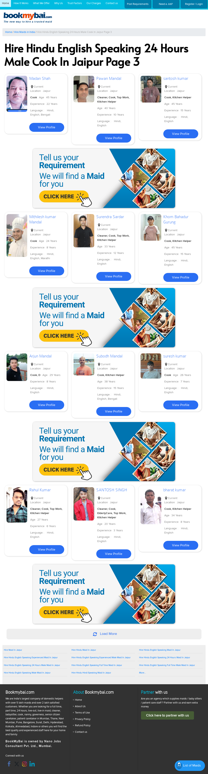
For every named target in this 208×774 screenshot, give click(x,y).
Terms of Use (82, 712)
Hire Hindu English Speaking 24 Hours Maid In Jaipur (164, 657)
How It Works (21, 3)
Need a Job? (166, 4)
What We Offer (41, 3)
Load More (108, 633)
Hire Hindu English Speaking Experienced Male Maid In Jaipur (101, 657)
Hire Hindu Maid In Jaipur (84, 650)
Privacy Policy (82, 719)
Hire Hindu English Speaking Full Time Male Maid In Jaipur (167, 665)
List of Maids (191, 765)
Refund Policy (82, 725)
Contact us (112, 3)
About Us (80, 706)
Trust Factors (74, 3)
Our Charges (94, 3)
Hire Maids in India (24, 32)
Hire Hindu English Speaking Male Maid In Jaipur (27, 672)
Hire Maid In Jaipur (13, 650)
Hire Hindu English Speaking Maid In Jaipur (160, 650)
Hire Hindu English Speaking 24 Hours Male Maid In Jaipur (32, 665)
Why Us (58, 3)
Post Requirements (137, 4)
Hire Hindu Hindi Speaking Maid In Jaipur (91, 672)
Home (5, 3)
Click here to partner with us (167, 715)
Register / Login (194, 4)
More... (142, 672)
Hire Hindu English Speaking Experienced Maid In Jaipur (31, 657)
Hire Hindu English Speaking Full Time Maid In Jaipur (97, 665)
